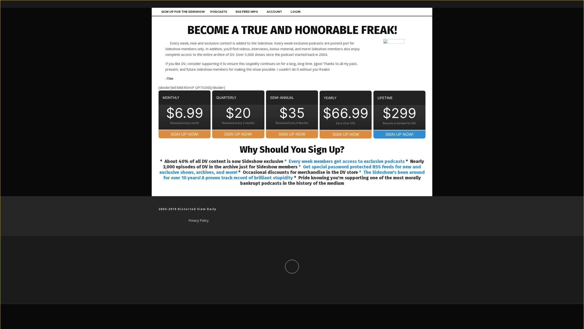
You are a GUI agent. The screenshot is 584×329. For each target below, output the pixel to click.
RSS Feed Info (247, 11)
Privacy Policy (198, 220)
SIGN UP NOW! (184, 134)
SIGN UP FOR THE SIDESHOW (183, 11)
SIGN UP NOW (292, 134)
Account (274, 11)
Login (295, 11)
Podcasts (218, 11)
